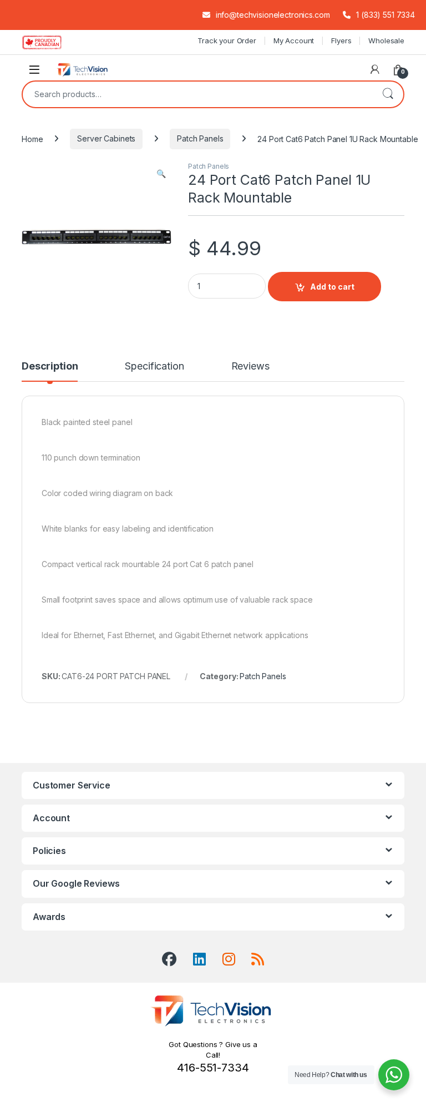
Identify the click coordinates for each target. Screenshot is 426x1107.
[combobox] (197, 94)
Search (387, 94)
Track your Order (226, 40)
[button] (161, 173)
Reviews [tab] (250, 366)
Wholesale (386, 40)
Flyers (341, 40)
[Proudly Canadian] (51, 42)
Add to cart (332, 286)
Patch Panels (200, 138)
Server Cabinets (106, 138)
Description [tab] (50, 366)
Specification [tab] (154, 366)
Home (32, 138)
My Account (294, 40)
